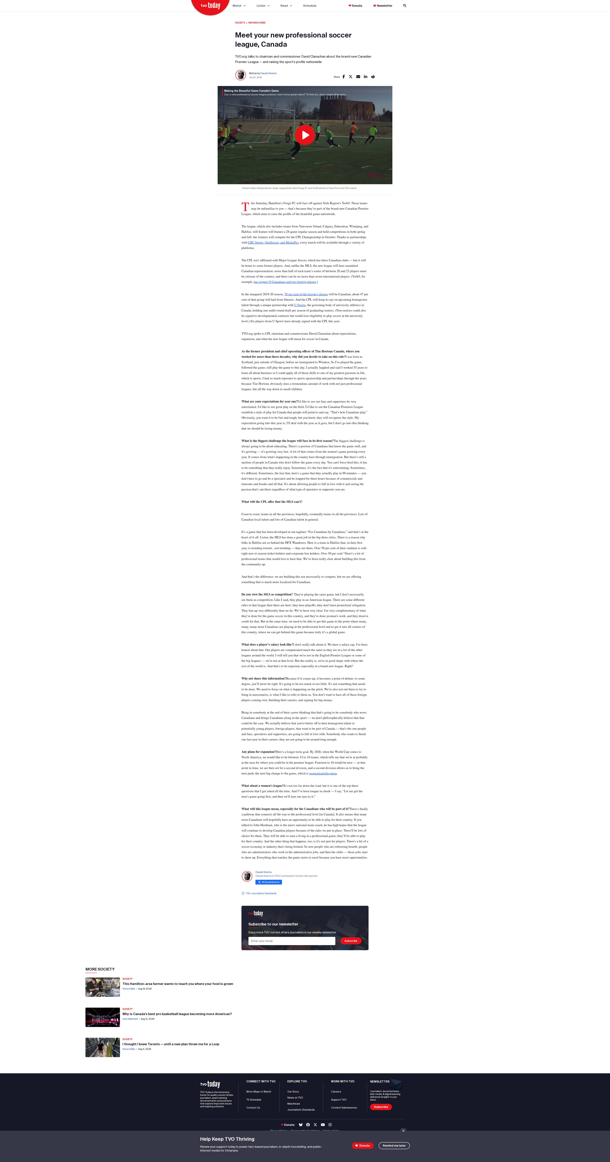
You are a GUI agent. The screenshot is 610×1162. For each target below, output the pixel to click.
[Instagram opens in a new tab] (330, 1125)
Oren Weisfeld (130, 1019)
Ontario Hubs (256, 22)
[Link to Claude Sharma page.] (241, 75)
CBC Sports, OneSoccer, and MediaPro (273, 242)
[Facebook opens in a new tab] (308, 1125)
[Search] (405, 5)
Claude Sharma (269, 73)
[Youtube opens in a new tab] (323, 1125)
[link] (343, 77)
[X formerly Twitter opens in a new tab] (315, 1125)
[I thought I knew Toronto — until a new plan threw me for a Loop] (102, 1047)
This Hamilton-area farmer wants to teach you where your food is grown (177, 984)
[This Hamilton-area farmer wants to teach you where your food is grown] (102, 987)
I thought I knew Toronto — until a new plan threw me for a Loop (170, 1044)
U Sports (300, 305)
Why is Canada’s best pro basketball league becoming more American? (177, 1014)
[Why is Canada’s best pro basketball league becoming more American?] (102, 1017)
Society (240, 22)
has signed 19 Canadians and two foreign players (285, 282)
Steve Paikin (128, 988)
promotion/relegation (323, 773)
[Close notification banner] (403, 1131)
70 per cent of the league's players (306, 294)
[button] (210, 1084)
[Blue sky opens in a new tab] (300, 1125)
